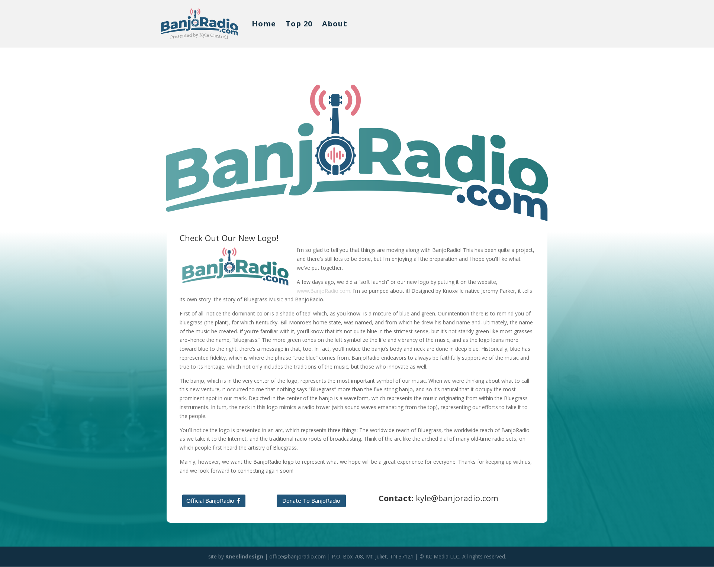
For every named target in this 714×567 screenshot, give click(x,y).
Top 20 (299, 25)
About (334, 25)
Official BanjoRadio (210, 500)
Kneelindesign (244, 556)
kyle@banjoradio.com (457, 497)
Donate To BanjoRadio (311, 500)
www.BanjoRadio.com (323, 290)
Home (264, 25)
